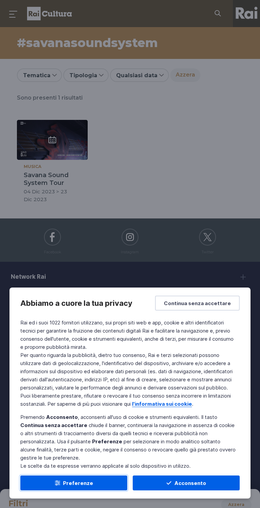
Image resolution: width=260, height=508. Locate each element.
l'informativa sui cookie (162, 404)
